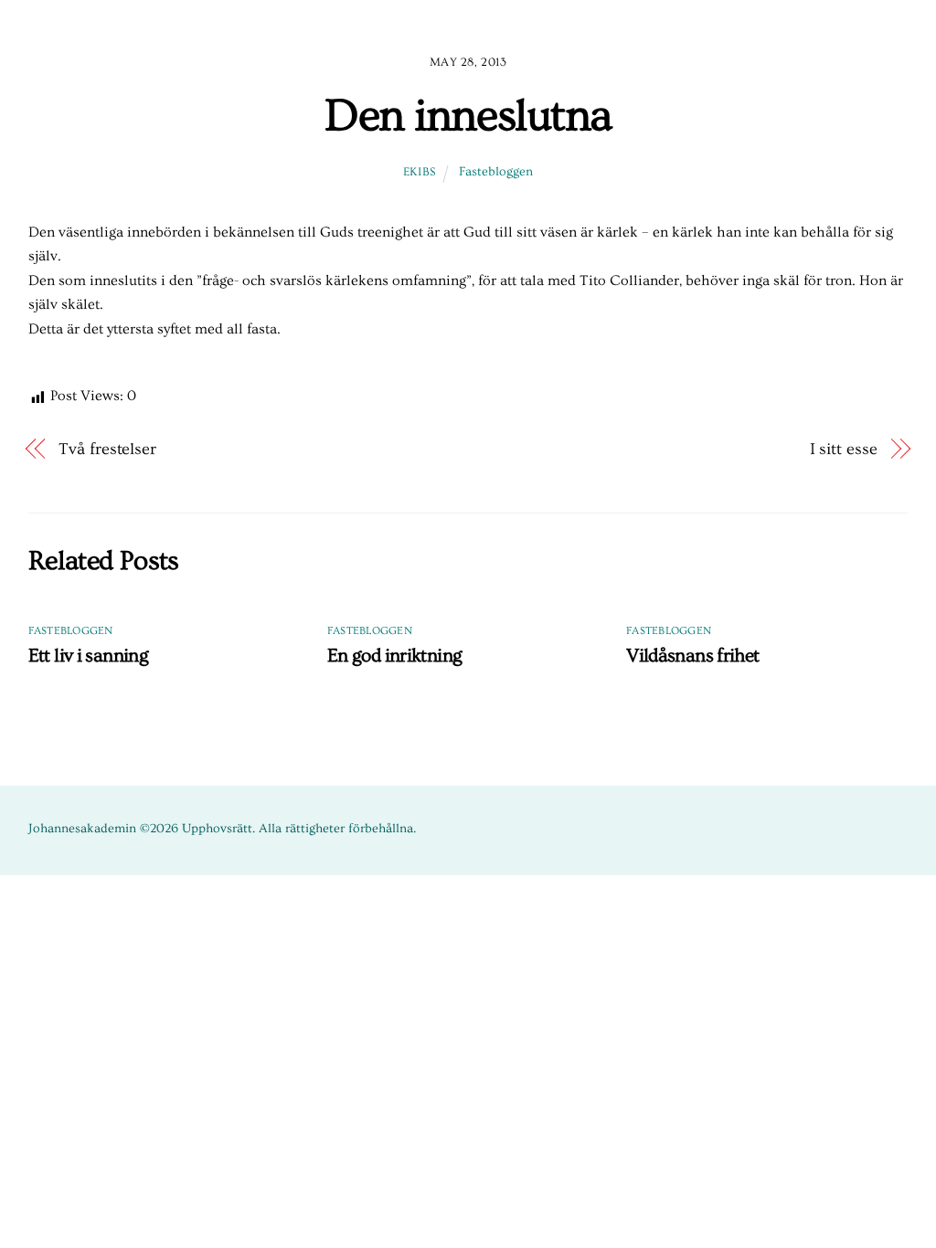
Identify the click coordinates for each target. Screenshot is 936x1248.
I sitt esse (844, 449)
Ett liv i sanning (88, 655)
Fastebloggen (496, 171)
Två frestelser (107, 449)
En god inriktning (394, 655)
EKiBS (419, 171)
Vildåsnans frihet (692, 655)
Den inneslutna (467, 116)
